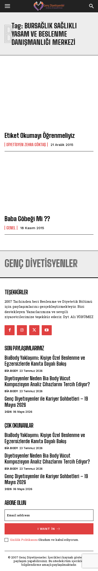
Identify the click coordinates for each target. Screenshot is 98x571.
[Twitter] (34, 330)
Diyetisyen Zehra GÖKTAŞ (26, 144)
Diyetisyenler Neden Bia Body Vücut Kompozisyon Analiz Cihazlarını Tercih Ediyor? (47, 381)
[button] (7, 6)
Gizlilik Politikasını (24, 540)
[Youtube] (47, 330)
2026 (8, 411)
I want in (46, 529)
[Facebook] (10, 330)
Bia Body (11, 371)
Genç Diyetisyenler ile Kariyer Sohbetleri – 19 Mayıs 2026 (46, 402)
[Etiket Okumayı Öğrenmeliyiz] (49, 100)
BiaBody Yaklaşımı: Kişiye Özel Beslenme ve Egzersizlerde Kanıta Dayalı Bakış (45, 361)
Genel (10, 228)
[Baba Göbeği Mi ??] (49, 184)
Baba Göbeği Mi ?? (27, 219)
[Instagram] (22, 330)
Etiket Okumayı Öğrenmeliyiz (40, 135)
